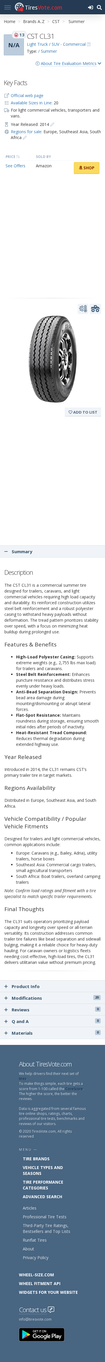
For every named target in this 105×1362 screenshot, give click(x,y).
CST (56, 21)
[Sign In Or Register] (90, 7)
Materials (55, 1033)
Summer (77, 21)
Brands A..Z (34, 21)
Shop (88, 168)
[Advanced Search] (99, 7)
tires (22, 1078)
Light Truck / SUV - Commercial (56, 44)
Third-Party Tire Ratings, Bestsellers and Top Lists (46, 1228)
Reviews (55, 1010)
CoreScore (74, 1088)
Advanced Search (42, 1196)
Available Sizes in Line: (31, 103)
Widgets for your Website (48, 1292)
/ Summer (47, 51)
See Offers (15, 165)
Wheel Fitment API (39, 1283)
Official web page (27, 95)
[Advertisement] (52, 236)
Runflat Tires (35, 1240)
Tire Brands (36, 1158)
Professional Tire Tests (44, 1216)
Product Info (26, 986)
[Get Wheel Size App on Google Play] (45, 1334)
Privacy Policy (35, 1257)
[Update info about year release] (52, 124)
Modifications (55, 998)
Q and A (55, 1021)
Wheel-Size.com (36, 1274)
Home (9, 21)
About (28, 1249)
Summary (21, 551)
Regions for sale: (26, 131)
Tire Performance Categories (43, 1185)
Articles (29, 1208)
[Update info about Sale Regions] (25, 137)
